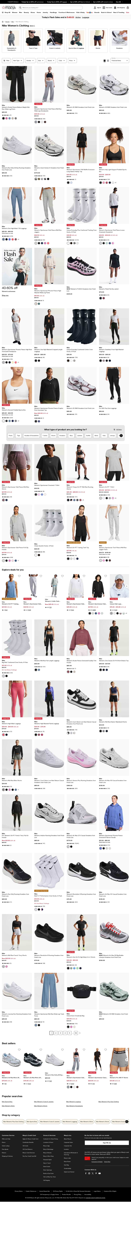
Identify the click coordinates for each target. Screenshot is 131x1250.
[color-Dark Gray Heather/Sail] (16, 118)
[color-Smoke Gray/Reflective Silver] (77, 500)
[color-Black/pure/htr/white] (110, 498)
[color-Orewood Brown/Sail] (3, 362)
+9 (83, 500)
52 (76, 1033)
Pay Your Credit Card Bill (29, 1156)
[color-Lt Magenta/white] (113, 498)
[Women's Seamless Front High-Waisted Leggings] (114, 326)
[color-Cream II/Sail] (13, 118)
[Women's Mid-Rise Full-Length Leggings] (49, 637)
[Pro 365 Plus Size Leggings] (114, 385)
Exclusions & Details (97, 1161)
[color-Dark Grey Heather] (36, 243)
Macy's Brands (47, 1152)
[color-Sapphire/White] (9, 239)
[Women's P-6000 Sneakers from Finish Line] (82, 266)
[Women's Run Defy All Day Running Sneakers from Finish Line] (17, 145)
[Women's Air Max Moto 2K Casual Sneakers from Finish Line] (11, 1059)
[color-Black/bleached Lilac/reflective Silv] (71, 500)
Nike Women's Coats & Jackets (44, 1101)
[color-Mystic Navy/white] (42, 243)
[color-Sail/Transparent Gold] (74, 1027)
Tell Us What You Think (49, 1177)
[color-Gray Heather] (100, 560)
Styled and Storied (69, 1172)
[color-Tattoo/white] (45, 122)
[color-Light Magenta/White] (113, 243)
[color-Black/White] (6, 239)
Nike (12, 21)
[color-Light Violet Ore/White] (104, 360)
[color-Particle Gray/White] (111, 613)
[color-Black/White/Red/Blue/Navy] (42, 909)
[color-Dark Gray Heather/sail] (107, 848)
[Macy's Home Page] (8, 8)
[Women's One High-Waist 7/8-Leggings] (17, 205)
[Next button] (126, 1121)
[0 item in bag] (127, 8)
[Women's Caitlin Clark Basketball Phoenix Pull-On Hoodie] (54, 586)
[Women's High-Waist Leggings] (17, 699)
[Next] (29, 84)
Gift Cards (25, 1146)
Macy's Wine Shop (48, 1156)
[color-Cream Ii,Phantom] (74, 733)
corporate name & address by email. (95, 1197)
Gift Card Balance (27, 1149)
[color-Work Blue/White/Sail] (36, 1025)
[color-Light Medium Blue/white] (42, 494)
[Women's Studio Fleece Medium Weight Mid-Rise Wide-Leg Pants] (17, 84)
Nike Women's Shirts (8, 1106)
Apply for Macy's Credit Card (30, 1139)
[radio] (3, 118)
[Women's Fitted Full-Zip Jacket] (114, 266)
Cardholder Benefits (28, 1142)
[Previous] (4, 84)
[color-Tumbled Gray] (71, 559)
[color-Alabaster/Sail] (13, 362)
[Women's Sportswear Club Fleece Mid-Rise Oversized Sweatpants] (33, 586)
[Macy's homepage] (3, 22)
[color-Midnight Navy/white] (13, 421)
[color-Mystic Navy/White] (6, 500)
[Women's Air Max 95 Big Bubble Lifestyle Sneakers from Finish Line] (114, 932)
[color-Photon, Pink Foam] (42, 179)
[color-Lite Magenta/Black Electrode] (71, 1027)
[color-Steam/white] (107, 243)
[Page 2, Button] (80, 1033)
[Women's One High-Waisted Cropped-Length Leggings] (49, 326)
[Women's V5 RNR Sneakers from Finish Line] (82, 84)
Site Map (66, 1165)
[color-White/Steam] (123, 613)
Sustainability (67, 1168)
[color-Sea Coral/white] (48, 243)
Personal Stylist (47, 1159)
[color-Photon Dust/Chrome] (36, 179)
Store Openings (47, 1170)
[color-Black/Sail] (68, 182)
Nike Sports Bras (7, 1101)
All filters (119, 429)
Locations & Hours (48, 1142)
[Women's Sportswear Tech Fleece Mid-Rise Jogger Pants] (114, 523)
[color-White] (68, 243)
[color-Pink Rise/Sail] (6, 118)
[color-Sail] (45, 494)
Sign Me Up (107, 1143)
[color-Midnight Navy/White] (110, 360)
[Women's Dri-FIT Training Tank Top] (82, 523)
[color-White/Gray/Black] (74, 243)
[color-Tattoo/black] (110, 560)
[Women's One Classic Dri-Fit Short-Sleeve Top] (114, 637)
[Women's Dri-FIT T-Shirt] (114, 462)
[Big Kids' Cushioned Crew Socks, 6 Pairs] (17, 637)
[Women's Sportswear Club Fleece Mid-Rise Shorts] (17, 462)
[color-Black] (39, 122)
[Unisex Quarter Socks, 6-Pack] (49, 523)
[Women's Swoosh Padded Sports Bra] (17, 385)
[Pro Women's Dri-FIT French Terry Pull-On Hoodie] (17, 812)
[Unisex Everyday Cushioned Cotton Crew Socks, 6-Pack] (82, 326)
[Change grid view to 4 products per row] (104, 61)
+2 (115, 182)
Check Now (107, 1161)
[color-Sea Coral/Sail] (16, 362)
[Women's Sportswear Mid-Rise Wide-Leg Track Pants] (49, 991)
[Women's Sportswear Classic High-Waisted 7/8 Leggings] (98, 1059)
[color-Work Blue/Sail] (9, 118)
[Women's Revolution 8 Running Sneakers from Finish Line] (82, 871)
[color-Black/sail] (104, 848)
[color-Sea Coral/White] (13, 239)
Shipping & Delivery (7, 1156)
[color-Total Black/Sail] (3, 118)
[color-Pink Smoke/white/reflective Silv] (80, 500)
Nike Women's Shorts (40, 1106)
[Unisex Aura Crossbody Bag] (82, 991)
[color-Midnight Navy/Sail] (9, 362)
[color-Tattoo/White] (3, 500)
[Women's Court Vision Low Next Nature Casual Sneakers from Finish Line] (82, 699)
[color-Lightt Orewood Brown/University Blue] (36, 304)
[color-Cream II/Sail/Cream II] (74, 672)
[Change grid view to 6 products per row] (108, 61)
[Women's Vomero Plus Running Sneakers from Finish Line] (82, 757)
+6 (115, 498)
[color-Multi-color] (74, 360)
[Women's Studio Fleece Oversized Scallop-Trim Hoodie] (82, 637)
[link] (17, 112)
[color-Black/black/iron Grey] (13, 790)
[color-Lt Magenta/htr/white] (45, 243)
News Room (67, 1161)
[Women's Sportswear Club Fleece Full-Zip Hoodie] (17, 523)
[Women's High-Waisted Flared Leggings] (49, 699)
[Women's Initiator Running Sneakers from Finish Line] (49, 812)
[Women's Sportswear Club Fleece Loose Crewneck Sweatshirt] (114, 205)
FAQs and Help (6, 1139)
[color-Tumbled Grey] (100, 498)
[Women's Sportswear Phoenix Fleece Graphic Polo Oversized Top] (49, 385)
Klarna (3, 1142)
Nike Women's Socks (118, 1121)
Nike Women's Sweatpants (74, 1106)
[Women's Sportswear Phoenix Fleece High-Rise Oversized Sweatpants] (17, 326)
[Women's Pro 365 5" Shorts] (119, 1059)
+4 (18, 421)
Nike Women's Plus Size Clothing (108, 1101)
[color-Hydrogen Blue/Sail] (71, 182)
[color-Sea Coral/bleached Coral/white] (3, 735)
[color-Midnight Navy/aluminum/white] (6, 735)
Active (78, 17)
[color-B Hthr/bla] (100, 243)
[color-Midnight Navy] (110, 182)
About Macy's (67, 1139)
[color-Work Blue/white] (3, 239)
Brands (7, 21)
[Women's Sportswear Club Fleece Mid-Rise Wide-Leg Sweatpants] (49, 84)
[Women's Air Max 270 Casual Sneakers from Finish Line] (82, 812)
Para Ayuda (5, 1149)
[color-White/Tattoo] (120, 613)
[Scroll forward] (121, 435)
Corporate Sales (68, 1142)
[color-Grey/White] (71, 733)
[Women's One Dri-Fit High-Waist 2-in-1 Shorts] (82, 932)
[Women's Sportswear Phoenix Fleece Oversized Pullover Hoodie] (114, 812)
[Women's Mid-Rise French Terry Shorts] (17, 932)
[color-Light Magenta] (39, 494)
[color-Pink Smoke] (107, 182)
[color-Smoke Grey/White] (16, 421)
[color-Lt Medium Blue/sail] (100, 848)
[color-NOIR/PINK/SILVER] (45, 179)
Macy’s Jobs (67, 1158)
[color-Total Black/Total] (71, 672)
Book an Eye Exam (48, 1173)
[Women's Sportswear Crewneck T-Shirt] (49, 462)
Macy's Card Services (29, 1152)
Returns (4, 1152)
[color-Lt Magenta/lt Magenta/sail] (6, 966)
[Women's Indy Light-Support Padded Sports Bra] (114, 145)
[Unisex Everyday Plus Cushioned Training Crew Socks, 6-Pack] (82, 205)
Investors (66, 1149)
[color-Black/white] (104, 243)
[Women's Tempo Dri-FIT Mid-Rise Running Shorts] (82, 462)
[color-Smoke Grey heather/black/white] (3, 790)
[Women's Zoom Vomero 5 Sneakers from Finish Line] (49, 145)
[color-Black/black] (39, 360)
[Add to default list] (19, 576)
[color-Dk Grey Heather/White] (36, 122)
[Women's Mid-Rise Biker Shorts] (17, 757)
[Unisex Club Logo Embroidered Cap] (119, 586)
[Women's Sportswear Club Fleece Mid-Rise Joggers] (49, 205)
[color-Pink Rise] (104, 182)
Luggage (85, 17)
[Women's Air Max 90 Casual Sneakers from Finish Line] (114, 757)
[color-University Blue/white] (74, 968)
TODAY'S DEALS (13, 2)
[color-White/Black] (74, 559)
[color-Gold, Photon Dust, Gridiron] (39, 179)
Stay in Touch (47, 1163)
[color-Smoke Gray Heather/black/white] (104, 731)
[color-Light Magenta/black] (104, 560)
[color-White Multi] (77, 243)
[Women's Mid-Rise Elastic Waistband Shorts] (114, 699)
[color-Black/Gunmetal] (68, 1027)
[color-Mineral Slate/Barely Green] (39, 304)
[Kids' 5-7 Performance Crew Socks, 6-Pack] (49, 871)
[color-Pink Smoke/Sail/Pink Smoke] (68, 672)
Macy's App (46, 1146)
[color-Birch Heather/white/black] (3, 966)
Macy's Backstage (48, 1149)
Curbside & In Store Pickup (50, 1139)
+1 (18, 362)
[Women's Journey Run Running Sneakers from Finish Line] (17, 991)
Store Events (46, 1166)
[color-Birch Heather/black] (42, 122)
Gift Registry (46, 1180)
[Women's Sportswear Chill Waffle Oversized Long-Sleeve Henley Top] (82, 145)
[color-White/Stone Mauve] (113, 182)
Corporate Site (68, 1146)
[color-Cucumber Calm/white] (77, 968)
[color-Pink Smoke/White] (104, 298)
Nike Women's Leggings (73, 1101)
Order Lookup (5, 1146)
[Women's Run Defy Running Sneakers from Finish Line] (17, 871)
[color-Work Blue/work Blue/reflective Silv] (74, 500)
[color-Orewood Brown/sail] (110, 848)
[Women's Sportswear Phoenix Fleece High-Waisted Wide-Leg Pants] (49, 266)
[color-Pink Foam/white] (13, 560)
